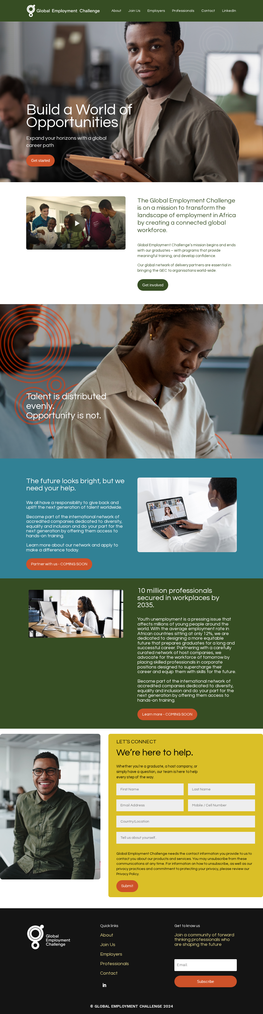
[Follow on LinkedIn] (104, 985)
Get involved (152, 285)
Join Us (134, 11)
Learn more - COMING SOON (167, 714)
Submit (127, 886)
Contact (208, 11)
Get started (40, 160)
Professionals (183, 11)
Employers (156, 11)
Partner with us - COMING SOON (59, 564)
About (116, 11)
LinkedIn (229, 11)
